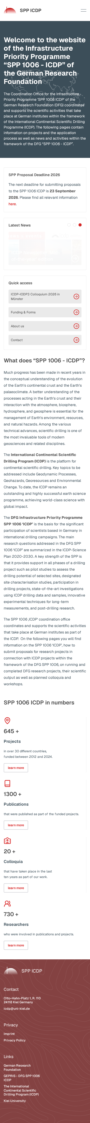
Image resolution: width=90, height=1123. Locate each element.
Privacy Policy (15, 1040)
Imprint (9, 1034)
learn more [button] (16, 768)
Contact (17, 340)
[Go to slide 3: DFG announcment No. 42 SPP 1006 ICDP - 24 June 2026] (80, 225)
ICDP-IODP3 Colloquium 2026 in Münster (35, 296)
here (12, 204)
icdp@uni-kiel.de (17, 1009)
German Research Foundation (17, 1067)
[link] (22, 10)
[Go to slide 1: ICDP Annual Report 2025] (69, 225)
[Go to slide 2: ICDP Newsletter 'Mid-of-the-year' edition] (74, 225)
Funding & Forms (23, 312)
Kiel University (15, 1101)
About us (17, 326)
